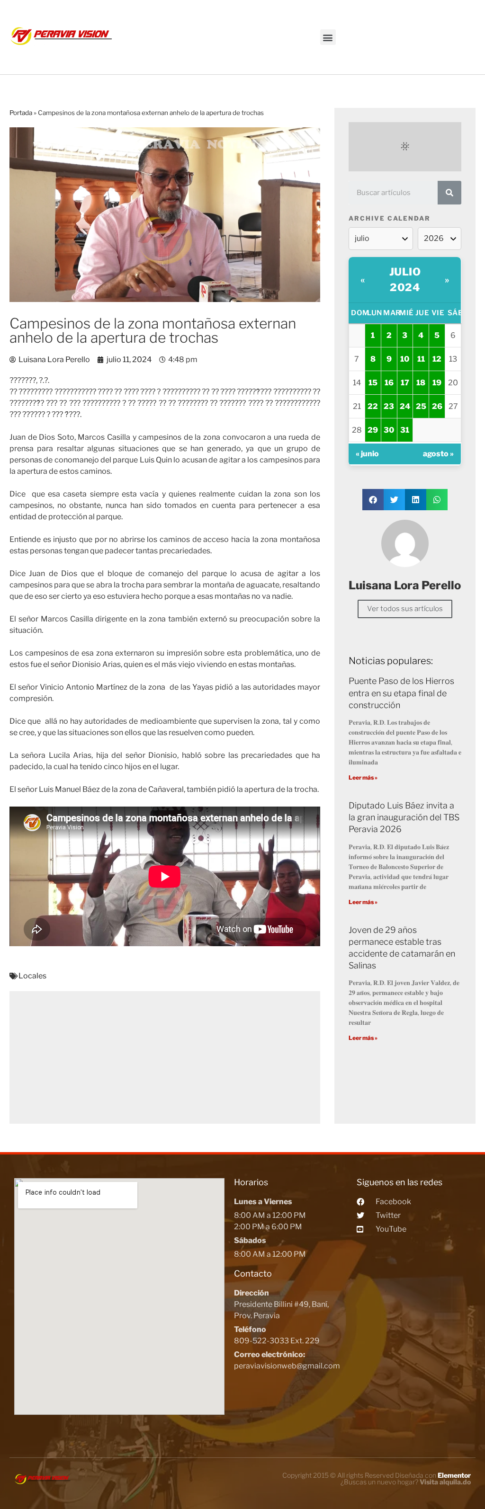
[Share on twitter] (394, 499)
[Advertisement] (164, 1057)
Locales (32, 975)
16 (389, 382)
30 (389, 430)
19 (436, 382)
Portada (20, 112)
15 (372, 382)
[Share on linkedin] (415, 499)
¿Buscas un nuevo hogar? (406, 1482)
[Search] (449, 192)
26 (437, 406)
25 (421, 406)
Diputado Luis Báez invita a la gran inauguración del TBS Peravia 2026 (404, 817)
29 (373, 430)
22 (373, 406)
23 (389, 406)
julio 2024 (405, 279)
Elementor (454, 1475)
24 (405, 406)
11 (421, 359)
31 (404, 430)
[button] (328, 37)
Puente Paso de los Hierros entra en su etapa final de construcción (401, 693)
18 (420, 382)
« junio (367, 453)
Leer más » (363, 777)
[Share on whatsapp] (437, 499)
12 (436, 359)
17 (405, 382)
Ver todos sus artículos (405, 608)
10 (404, 359)
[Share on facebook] (373, 499)
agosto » (438, 453)
